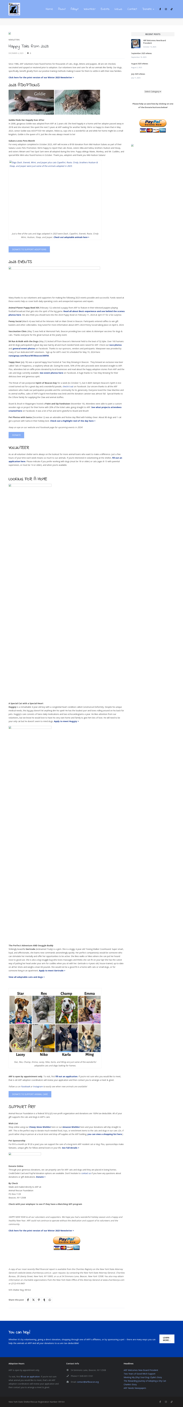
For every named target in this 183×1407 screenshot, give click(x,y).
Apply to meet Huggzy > (66, 721)
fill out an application (30, 1376)
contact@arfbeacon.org (88, 1381)
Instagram (38, 1086)
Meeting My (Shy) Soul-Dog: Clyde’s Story (143, 1377)
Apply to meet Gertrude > (52, 970)
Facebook (25, 1086)
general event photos (24, 348)
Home (49, 9)
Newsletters (14, 40)
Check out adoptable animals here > (71, 237)
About (62, 9)
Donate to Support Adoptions (29, 249)
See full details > (70, 1147)
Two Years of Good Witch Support (139, 1373)
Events (105, 9)
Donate (147, 9)
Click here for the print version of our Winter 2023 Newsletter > (41, 1230)
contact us (86, 1173)
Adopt (74, 9)
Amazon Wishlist (71, 1127)
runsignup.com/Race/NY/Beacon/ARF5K (29, 355)
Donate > (41, 1176)
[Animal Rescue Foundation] (14, 9)
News (118, 9)
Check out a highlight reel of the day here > (73, 420)
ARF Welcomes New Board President (141, 1370)
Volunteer (90, 9)
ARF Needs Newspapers (135, 1388)
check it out (68, 386)
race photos (115, 345)
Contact (132, 9)
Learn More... (167, 1339)
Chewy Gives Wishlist (40, 1127)
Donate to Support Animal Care (30, 1094)
